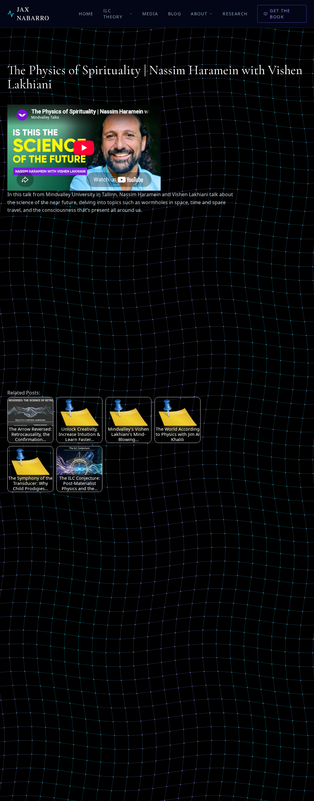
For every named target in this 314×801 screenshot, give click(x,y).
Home (86, 14)
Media (150, 14)
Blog (174, 14)
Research (235, 14)
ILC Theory (112, 14)
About (199, 14)
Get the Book (280, 14)
